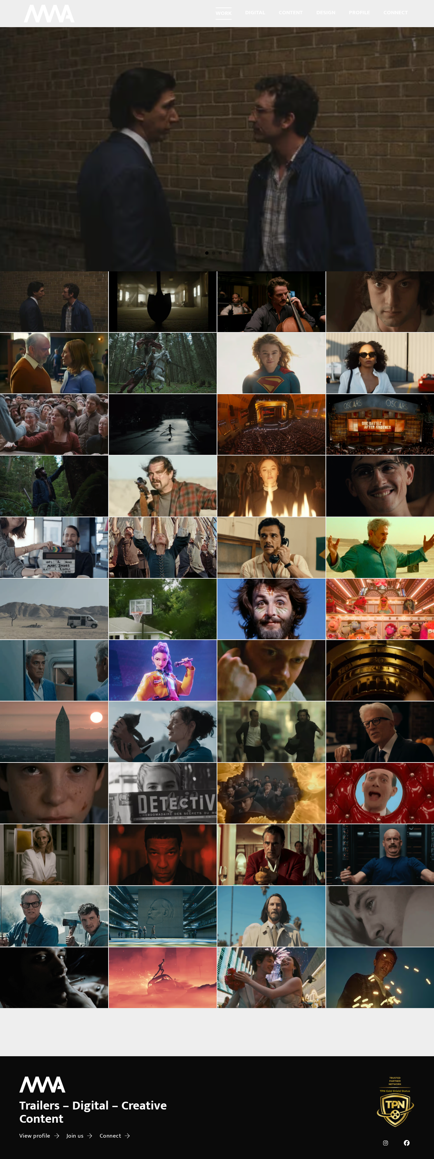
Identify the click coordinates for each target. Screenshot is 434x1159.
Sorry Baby (162, 732)
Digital (255, 12)
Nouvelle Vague (162, 793)
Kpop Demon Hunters (163, 670)
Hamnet (54, 424)
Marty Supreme (380, 486)
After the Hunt (54, 854)
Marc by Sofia (54, 547)
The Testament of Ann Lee (162, 547)
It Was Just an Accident (54, 609)
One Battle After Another (163, 486)
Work (224, 13)
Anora (271, 977)
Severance (163, 916)
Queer (380, 1100)
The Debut (54, 363)
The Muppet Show (380, 609)
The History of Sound (380, 916)
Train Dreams (54, 486)
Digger (16, 261)
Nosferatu (162, 1100)
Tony (380, 302)
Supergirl (271, 363)
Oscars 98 (380, 424)
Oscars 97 (380, 1039)
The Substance (54, 1039)
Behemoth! (271, 302)
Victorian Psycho (271, 486)
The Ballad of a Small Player (271, 854)
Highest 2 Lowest (162, 854)
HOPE (163, 363)
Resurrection (271, 793)
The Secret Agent (271, 547)
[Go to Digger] (217, 149)
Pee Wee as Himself (380, 793)
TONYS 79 (271, 424)
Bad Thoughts (380, 854)
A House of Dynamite (53, 732)
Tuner (380, 670)
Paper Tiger (54, 302)
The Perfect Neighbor (162, 609)
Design (325, 12)
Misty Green (380, 363)
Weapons (163, 424)
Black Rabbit (271, 732)
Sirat (380, 547)
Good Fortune (271, 916)
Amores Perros (54, 977)
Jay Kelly (54, 670)
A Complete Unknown (162, 1039)
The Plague (54, 793)
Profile (359, 12)
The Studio (54, 916)
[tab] (207, 253)
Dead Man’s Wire (271, 670)
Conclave (271, 1039)
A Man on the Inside (380, 732)
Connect (395, 12)
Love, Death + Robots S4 (162, 977)
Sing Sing (271, 1100)
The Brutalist (380, 977)
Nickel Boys (54, 1100)
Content (291, 12)
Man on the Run (271, 609)
